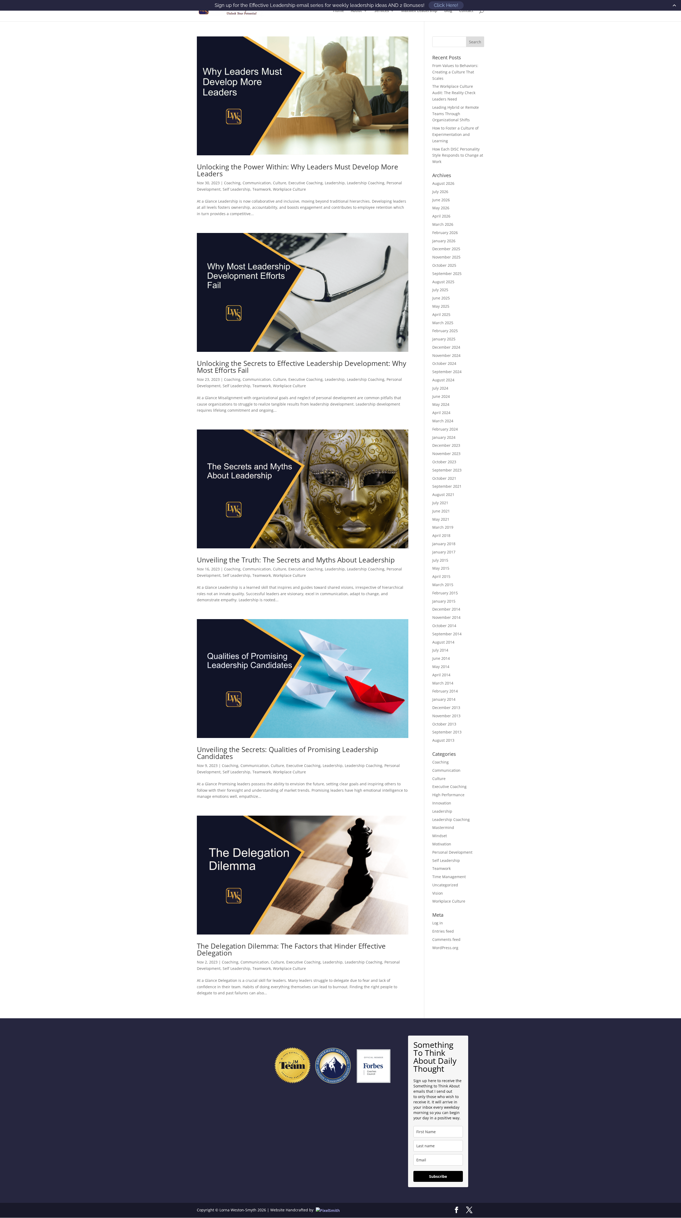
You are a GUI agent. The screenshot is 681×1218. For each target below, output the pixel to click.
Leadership (335, 182)
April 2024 (441, 412)
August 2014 (443, 642)
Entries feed (443, 931)
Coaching (232, 182)
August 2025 (443, 281)
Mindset (439, 835)
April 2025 (441, 314)
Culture (279, 182)
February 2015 (445, 592)
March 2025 (442, 322)
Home (338, 11)
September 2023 (447, 470)
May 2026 (440, 207)
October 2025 (444, 265)
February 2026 (445, 232)
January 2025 (443, 338)
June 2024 (441, 396)
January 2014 (443, 699)
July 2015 (440, 560)
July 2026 (440, 191)
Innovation (441, 803)
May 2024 (440, 404)
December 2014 (446, 609)
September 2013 (447, 732)
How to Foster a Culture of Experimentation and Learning (455, 134)
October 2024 (444, 363)
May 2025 (440, 306)
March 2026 (442, 224)
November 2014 (446, 617)
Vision (437, 893)
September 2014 (447, 633)
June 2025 (441, 298)
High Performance (448, 794)
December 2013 (446, 707)
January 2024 (443, 437)
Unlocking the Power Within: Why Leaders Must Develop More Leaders (297, 170)
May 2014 (440, 666)
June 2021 (441, 511)
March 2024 (442, 420)
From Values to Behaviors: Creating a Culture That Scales (455, 72)
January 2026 (443, 240)
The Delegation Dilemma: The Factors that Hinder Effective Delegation (291, 949)
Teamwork (261, 189)
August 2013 (443, 740)
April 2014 (441, 674)
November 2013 (446, 715)
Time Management (449, 876)
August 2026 (443, 183)
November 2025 (446, 257)
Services (381, 11)
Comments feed (446, 939)
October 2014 (444, 625)
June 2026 (441, 199)
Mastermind (443, 827)
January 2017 (443, 551)
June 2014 (441, 658)
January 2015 (443, 601)
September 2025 (447, 273)
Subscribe (438, 1176)
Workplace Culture (289, 189)
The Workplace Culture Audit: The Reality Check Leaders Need (453, 93)
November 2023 (446, 453)
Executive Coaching (305, 182)
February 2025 (445, 330)
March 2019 (442, 527)
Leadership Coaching (365, 182)
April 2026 (441, 216)
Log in (437, 922)
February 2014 (445, 691)
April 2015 (441, 576)
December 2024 (446, 347)
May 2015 (440, 568)
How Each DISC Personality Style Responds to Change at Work (457, 155)
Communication (257, 182)
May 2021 (440, 519)
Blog (448, 11)
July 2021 (440, 502)
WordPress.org (445, 947)
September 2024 (447, 371)
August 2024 (443, 379)
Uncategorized (445, 884)
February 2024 (445, 429)
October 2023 (444, 461)
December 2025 (446, 248)
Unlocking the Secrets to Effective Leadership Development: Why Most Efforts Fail (301, 366)
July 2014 (440, 650)
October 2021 (444, 478)
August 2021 (443, 494)
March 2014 (442, 683)
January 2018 (443, 543)
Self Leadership (236, 189)
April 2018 (441, 535)
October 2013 (444, 724)
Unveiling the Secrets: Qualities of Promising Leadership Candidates (287, 753)
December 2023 (446, 445)
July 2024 (440, 388)
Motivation (441, 843)
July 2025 (440, 289)
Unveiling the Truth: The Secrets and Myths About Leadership (296, 560)
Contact (466, 11)
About (356, 11)
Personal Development (452, 852)
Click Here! (446, 5)
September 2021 (447, 486)
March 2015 (442, 584)
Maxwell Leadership (419, 11)
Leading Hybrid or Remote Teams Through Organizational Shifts (455, 114)
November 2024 (446, 355)
